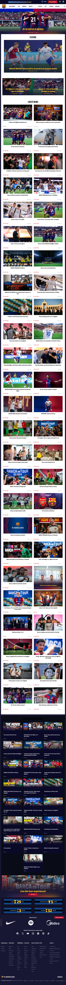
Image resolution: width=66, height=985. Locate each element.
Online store (34, 958)
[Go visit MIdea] (53, 922)
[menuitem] (63, 1)
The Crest (41, 950)
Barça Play (30, 6)
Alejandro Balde (11, 947)
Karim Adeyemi (26, 962)
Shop (19, 6)
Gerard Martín (11, 956)
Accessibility (41, 980)
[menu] (63, 2)
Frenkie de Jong (19, 959)
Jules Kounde (11, 958)
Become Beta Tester (34, 964)
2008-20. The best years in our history (55, 949)
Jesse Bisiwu (25, 966)
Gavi (18, 946)
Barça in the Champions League (54, 962)
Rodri (18, 969)
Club (45, 6)
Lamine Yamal (25, 947)
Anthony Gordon (26, 957)
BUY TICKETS (33, 894)
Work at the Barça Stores (43, 955)
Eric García (11, 960)
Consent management (60, 980)
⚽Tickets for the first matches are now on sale (20, 2)
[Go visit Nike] (11, 922)
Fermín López (18, 951)
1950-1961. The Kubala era (54, 954)
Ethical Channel (43, 948)
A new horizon (52, 946)
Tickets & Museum (12, 6)
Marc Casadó (18, 955)
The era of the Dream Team (55, 952)
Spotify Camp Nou (43, 946)
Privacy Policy (31, 980)
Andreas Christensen (11, 953)
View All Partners (59, 917)
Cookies (36, 980)
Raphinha (26, 950)
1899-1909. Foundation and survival (55, 957)
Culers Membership (34, 947)
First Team (40, 6)
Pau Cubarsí (11, 950)
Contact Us (47, 980)
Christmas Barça (33, 970)
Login (44, 2)
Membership (24, 6)
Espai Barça (51, 6)
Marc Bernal (18, 966)
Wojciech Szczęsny (2, 947)
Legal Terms (26, 980)
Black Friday (34, 967)
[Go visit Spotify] (31, 922)
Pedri (18, 948)
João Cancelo (11, 965)
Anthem (41, 952)
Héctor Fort (11, 963)
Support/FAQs (34, 960)
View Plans (53, 1)
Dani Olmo (19, 963)
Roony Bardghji (25, 953)
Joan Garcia (3, 950)
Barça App (33, 956)
